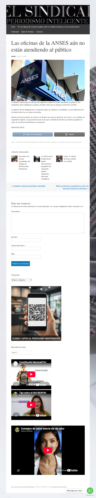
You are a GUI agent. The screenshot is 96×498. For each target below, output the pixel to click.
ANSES (40, 142)
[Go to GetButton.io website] (90, 495)
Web (12, 254)
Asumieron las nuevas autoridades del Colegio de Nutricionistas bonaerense (24, 162)
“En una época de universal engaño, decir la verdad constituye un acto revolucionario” (49, 27)
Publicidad (15, 32)
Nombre (14, 237)
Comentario (16, 211)
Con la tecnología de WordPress (23, 486)
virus (80, 142)
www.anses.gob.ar (17, 127)
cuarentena (62, 142)
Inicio (13, 27)
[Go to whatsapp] (90, 490)
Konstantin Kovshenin (59, 486)
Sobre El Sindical (27, 32)
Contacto (39, 32)
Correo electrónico (18, 245)
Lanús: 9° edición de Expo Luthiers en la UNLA (70, 158)
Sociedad (27, 142)
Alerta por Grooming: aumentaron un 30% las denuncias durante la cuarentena (72, 187)
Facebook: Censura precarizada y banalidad (28, 186)
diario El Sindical (72, 142)
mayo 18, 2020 (22, 56)
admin (13, 56)
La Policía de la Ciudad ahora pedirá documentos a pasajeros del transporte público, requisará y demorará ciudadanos (46, 167)
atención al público (50, 142)
